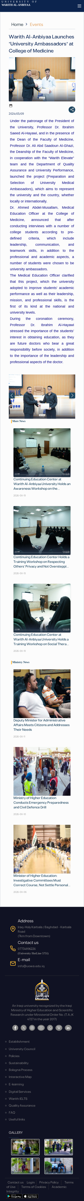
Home (17, 24)
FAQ (12, 1112)
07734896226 (27, 948)
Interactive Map (20, 1077)
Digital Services (20, 1091)
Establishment (19, 1041)
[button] (72, 395)
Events (36, 24)
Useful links (17, 1119)
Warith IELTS (18, 1098)
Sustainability (19, 1063)
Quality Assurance (22, 1105)
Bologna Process (20, 1070)
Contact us (16, 1182)
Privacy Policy (49, 1182)
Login (31, 1182)
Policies (14, 1056)
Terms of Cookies (33, 1187)
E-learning (16, 1084)
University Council (22, 1049)
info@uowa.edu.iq (31, 966)
